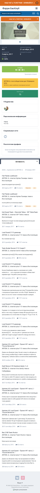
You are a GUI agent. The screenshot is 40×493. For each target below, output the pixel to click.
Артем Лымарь (21, 178)
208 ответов (22, 258)
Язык (19, 483)
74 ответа (20, 226)
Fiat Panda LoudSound (9, 176)
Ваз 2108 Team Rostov (10, 432)
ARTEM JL (20, 170)
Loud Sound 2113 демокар (11, 232)
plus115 (19, 235)
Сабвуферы (6, 371)
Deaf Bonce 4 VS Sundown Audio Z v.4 (15, 366)
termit (18, 251)
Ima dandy (20, 368)
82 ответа (20, 444)
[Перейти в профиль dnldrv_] (6, 108)
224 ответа (21, 360)
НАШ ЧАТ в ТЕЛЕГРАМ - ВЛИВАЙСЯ (19, 3)
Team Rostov (21, 435)
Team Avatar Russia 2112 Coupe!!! (13, 248)
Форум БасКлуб (10, 8)
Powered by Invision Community (20, 487)
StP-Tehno (20, 215)
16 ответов (21, 382)
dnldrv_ (4, 170)
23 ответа (19, 188)
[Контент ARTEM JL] (20, 42)
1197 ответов (22, 242)
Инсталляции (7, 181)
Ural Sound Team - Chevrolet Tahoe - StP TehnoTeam (20, 212)
